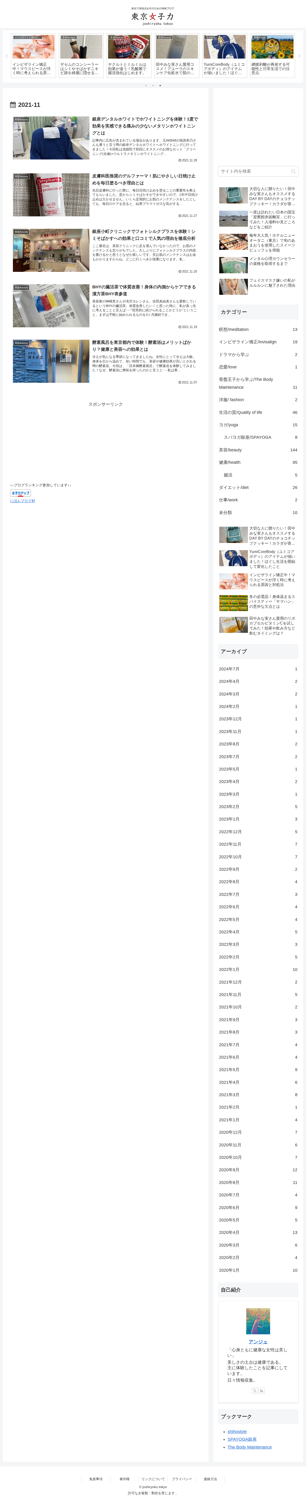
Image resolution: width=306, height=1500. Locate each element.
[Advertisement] (105, 441)
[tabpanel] (33, 55)
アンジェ (258, 1341)
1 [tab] (145, 85)
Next (299, 56)
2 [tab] (153, 85)
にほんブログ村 (22, 501)
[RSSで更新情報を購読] (261, 1391)
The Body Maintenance (250, 1447)
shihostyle (237, 1431)
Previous (6, 56)
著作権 (125, 1479)
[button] (293, 171)
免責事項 (96, 1479)
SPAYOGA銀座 (242, 1439)
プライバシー (182, 1479)
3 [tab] (160, 85)
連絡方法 (210, 1479)
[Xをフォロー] (255, 1391)
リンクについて (153, 1479)
